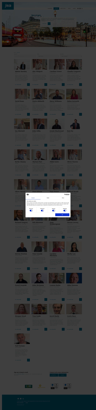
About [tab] (63, 197)
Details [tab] (48, 197)
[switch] (42, 210)
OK (62, 214)
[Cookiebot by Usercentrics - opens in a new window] (65, 194)
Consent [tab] (33, 197)
